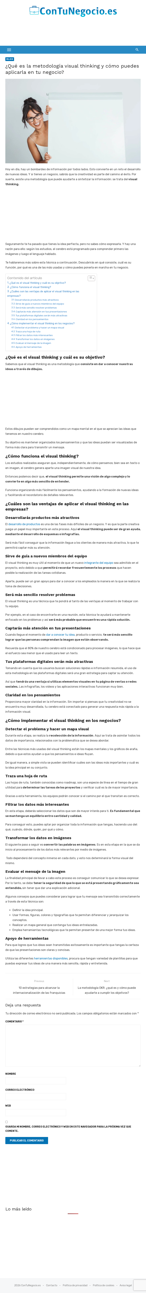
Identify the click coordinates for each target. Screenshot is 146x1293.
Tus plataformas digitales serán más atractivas (41, 315)
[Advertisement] (70, 33)
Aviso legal (126, 1285)
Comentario (14, 1021)
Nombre (10, 1073)
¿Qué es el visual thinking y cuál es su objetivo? (37, 282)
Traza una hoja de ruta (28, 331)
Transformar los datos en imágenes (35, 339)
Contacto (51, 1285)
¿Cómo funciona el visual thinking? (30, 287)
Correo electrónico (19, 1089)
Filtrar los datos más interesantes (34, 335)
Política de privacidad (75, 1285)
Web (8, 1105)
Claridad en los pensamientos (32, 319)
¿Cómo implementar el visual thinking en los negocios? (42, 323)
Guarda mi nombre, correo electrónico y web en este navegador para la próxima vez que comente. (68, 1129)
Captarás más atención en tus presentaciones (41, 311)
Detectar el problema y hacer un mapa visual (39, 327)
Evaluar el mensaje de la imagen (33, 343)
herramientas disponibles (51, 958)
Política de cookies (103, 1285)
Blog (9, 59)
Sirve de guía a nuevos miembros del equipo (40, 303)
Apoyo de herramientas (29, 347)
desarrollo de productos (24, 524)
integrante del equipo (98, 562)
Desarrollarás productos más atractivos (37, 300)
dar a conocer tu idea (60, 634)
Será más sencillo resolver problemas (36, 307)
